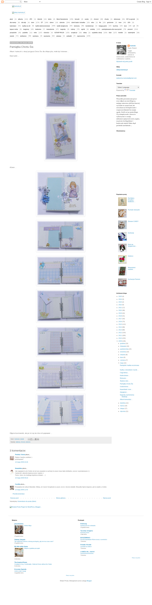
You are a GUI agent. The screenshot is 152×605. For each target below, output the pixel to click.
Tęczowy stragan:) (86, 531)
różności (46, 32)
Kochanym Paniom (134, 279)
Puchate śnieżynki (134, 210)
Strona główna (60, 498)
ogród (83, 29)
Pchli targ (83, 524)
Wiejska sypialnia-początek (32, 548)
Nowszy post (14, 498)
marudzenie (50, 29)
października (124, 349)
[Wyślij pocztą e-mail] (29, 439)
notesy (73, 29)
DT (42, 22)
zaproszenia (81, 36)
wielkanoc (23, 36)
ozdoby (92, 29)
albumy (20, 19)
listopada (123, 346)
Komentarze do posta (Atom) (27, 501)
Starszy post (107, 498)
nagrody (63, 29)
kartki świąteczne (62, 26)
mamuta (133, 46)
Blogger (89, 581)
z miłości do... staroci (87, 551)
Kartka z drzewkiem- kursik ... (129, 370)
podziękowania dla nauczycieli (112, 29)
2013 (120, 330)
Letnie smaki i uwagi (20, 571)
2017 (120, 319)
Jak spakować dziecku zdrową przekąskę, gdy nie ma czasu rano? (33, 541)
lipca (122, 357)
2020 (120, 310)
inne (120, 22)
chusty (106, 19)
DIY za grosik (130, 19)
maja (122, 363)
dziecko (62, 22)
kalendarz (13, 26)
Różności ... (123, 378)
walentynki (131, 32)
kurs (125, 26)
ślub (110, 32)
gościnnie (110, 22)
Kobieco (130, 256)
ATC (31, 19)
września (123, 352)
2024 (120, 299)
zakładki (69, 36)
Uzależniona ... (125, 386)
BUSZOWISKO (85, 538)
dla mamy (13, 22)
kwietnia (123, 403)
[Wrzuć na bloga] (31, 439)
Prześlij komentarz (19, 494)
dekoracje (117, 19)
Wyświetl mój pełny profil (124, 61)
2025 (120, 296)
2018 (120, 316)
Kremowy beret (84, 532)
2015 (120, 324)
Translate (132, 90)
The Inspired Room (20, 562)
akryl (11, 19)
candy (87, 19)
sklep (85, 32)
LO (134, 26)
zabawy (58, 36)
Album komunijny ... (126, 399)
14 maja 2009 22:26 (21, 462)
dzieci (52, 22)
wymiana (35, 36)
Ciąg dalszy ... (124, 372)
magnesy (26, 29)
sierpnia (123, 354)
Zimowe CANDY (133, 221)
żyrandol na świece (86, 546)
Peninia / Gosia (20, 454)
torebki (120, 32)
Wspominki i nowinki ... (132, 268)
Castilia (17, 484)
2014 (120, 327)
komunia (77, 26)
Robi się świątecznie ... (132, 245)
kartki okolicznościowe (43, 26)
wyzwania (47, 36)
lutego (122, 408)
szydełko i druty (97, 32)
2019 (120, 313)
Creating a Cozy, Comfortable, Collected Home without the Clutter (33, 564)
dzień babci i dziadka (78, 22)
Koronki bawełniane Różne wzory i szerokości (93, 539)
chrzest (96, 19)
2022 (120, 305)
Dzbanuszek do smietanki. (88, 525)
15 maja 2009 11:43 (21, 490)
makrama (38, 29)
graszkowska (18, 524)
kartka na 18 (26, 26)
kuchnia (115, 26)
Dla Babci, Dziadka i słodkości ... (131, 199)
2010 (120, 338)
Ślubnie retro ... (125, 381)
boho (49, 19)
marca (122, 406)
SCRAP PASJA (59, 32)
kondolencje (90, 26)
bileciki (40, 19)
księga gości (103, 26)
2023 (120, 302)
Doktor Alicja (27, 525)
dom (32, 22)
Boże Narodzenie (62, 19)
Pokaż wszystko (70, 575)
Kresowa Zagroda (20, 569)
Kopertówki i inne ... (126, 389)
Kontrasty (131, 233)
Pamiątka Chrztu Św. (126, 384)
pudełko (25, 32)
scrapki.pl (74, 32)
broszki (77, 19)
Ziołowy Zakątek (19, 539)
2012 (120, 332)
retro (35, 32)
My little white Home (21, 546)
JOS (129, 22)
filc (100, 22)
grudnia (123, 343)
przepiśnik (13, 32)
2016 (120, 321)
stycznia (123, 411)
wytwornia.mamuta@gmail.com (126, 78)
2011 (120, 335)
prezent (130, 29)
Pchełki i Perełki (85, 545)
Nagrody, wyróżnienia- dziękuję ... (127, 395)
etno (92, 22)
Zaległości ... (124, 392)
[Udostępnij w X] (33, 439)
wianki (12, 36)
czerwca (123, 360)
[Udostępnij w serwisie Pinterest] (38, 439)
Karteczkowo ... (125, 375)
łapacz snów (14, 29)
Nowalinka (18, 468)
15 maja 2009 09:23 (21, 478)
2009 (120, 341)
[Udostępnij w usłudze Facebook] (36, 439)
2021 (120, 307)
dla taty (23, 22)
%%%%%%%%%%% (86, 553)
